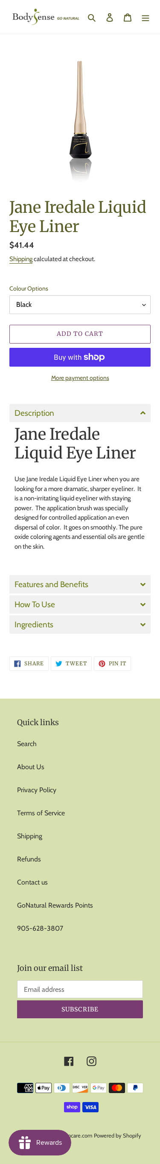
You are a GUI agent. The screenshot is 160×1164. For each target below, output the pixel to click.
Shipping (20, 259)
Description (34, 413)
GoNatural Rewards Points (55, 905)
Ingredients (34, 624)
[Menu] (145, 17)
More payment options (80, 378)
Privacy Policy (36, 790)
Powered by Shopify (117, 1135)
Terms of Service (41, 813)
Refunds (29, 859)
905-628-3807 (40, 928)
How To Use (35, 604)
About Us (30, 767)
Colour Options (28, 288)
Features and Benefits (51, 584)
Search (27, 744)
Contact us (32, 882)
